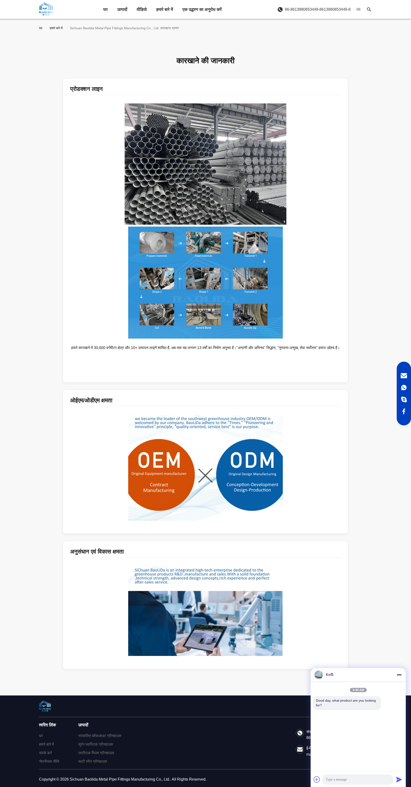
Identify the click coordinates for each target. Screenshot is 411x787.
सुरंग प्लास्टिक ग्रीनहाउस (95, 744)
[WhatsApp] (404, 387)
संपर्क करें (45, 753)
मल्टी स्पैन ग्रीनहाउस (92, 761)
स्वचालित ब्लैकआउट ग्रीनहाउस (99, 736)
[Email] (404, 375)
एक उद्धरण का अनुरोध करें (202, 9)
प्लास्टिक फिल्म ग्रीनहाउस (96, 753)
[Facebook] (404, 411)
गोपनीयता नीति (49, 761)
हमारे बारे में (164, 9)
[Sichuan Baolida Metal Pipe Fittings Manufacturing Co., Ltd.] (46, 9)
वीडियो (142, 9)
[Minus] (399, 675)
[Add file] (316, 779)
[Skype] (404, 399)
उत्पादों (122, 9)
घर (105, 9)
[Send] (399, 779)
